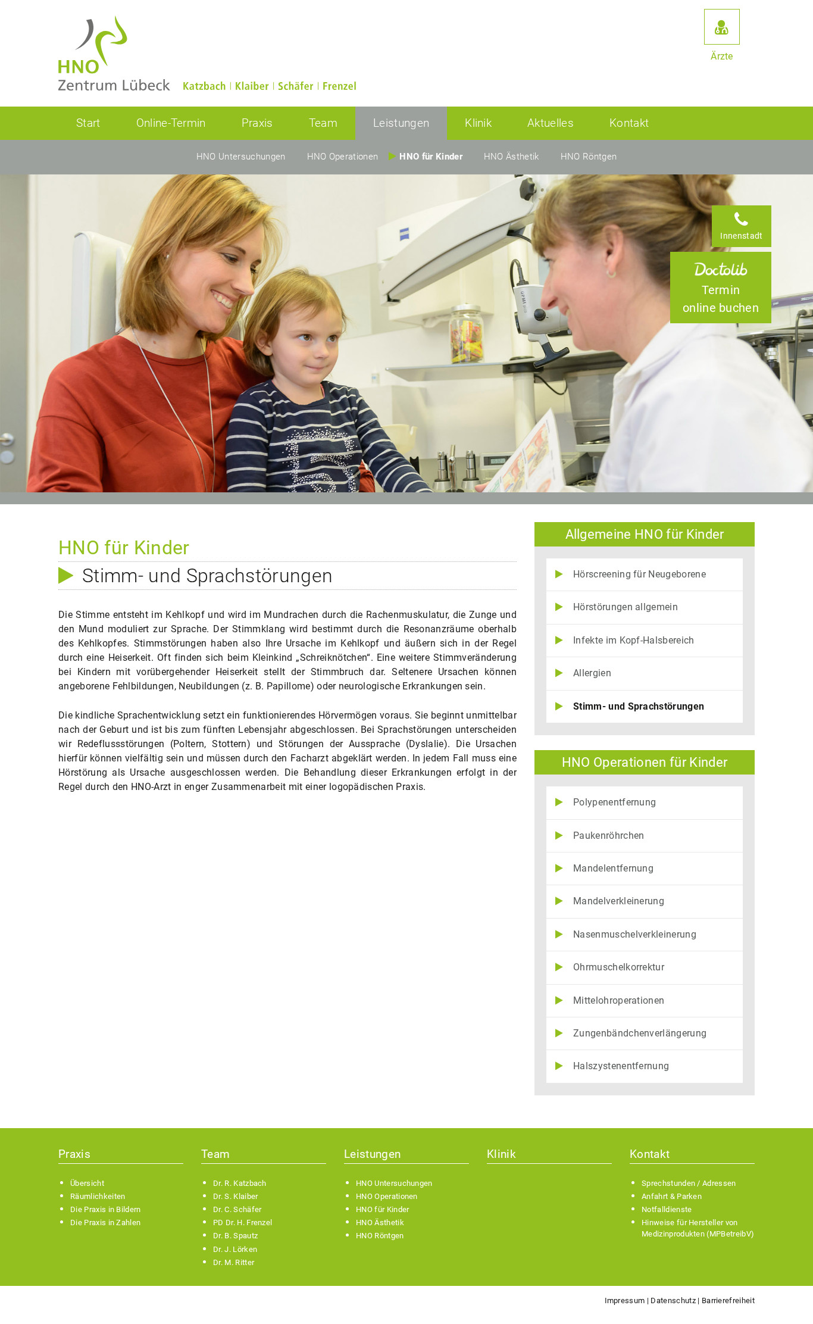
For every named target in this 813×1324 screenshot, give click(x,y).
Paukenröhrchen (608, 835)
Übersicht (87, 1183)
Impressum (625, 1300)
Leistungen (401, 123)
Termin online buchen (721, 299)
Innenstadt (741, 236)
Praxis (257, 123)
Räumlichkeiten (97, 1196)
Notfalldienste (667, 1209)
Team (323, 123)
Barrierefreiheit (728, 1300)
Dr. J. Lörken (235, 1249)
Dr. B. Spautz (235, 1235)
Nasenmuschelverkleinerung (634, 934)
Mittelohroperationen (618, 1000)
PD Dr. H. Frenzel (242, 1222)
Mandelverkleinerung (618, 901)
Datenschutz (673, 1300)
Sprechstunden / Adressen (689, 1183)
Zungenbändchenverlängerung (639, 1033)
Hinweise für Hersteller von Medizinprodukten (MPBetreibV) (698, 1228)
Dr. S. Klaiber (235, 1196)
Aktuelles (550, 123)
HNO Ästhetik (511, 156)
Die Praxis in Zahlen (105, 1222)
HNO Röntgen (589, 156)
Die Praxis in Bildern (105, 1209)
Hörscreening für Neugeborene (639, 574)
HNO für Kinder (430, 156)
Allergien (592, 673)
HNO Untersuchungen (241, 156)
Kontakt (629, 123)
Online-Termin (171, 123)
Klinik (478, 123)
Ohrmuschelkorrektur (618, 967)
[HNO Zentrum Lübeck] (114, 53)
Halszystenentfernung (621, 1066)
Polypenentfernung (614, 802)
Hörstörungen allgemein (625, 607)
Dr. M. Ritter (233, 1262)
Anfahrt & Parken (672, 1196)
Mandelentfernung (613, 868)
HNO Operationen (343, 156)
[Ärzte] (722, 27)
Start (88, 123)
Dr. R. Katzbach (240, 1183)
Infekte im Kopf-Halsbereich (634, 640)
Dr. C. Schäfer (237, 1209)
